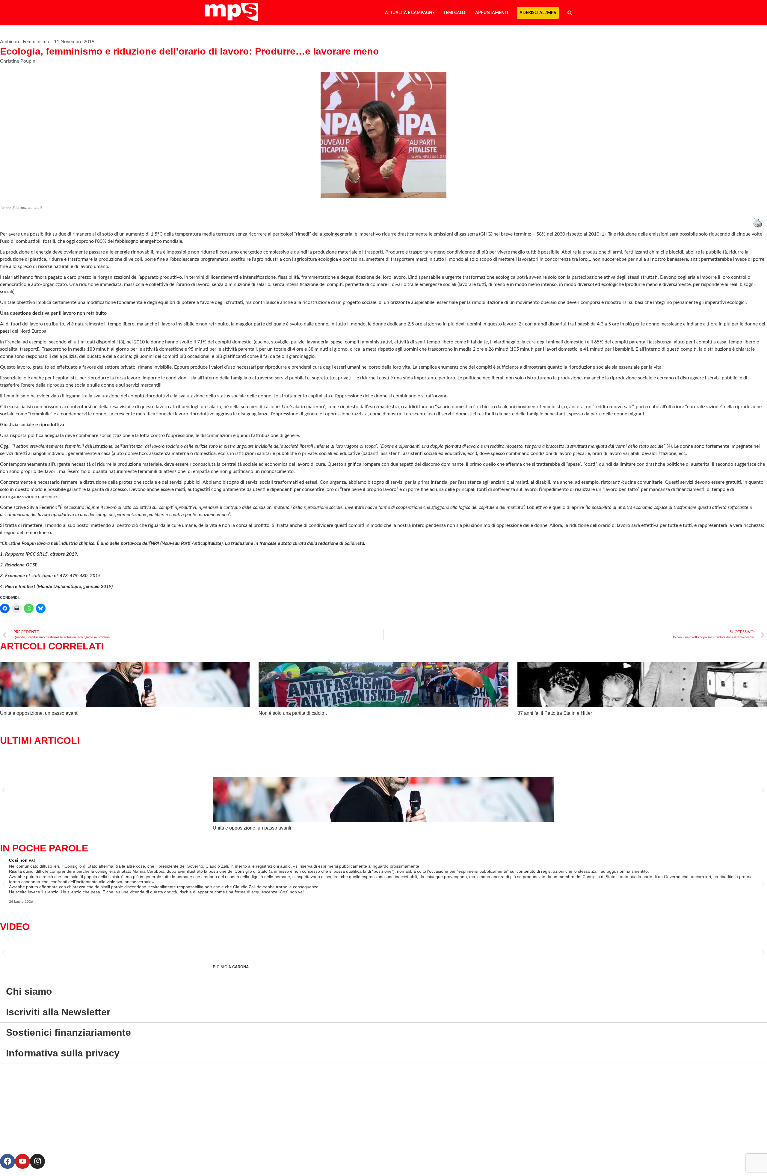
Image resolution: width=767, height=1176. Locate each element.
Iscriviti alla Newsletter (58, 1012)
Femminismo (36, 41)
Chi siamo (29, 991)
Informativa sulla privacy (63, 1053)
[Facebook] (7, 1161)
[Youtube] (22, 1161)
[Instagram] (37, 1161)
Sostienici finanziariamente (68, 1032)
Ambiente (10, 41)
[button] (3, 790)
